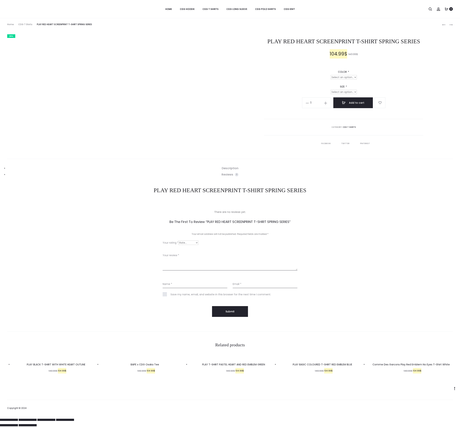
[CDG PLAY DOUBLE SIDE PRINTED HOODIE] (444, 24)
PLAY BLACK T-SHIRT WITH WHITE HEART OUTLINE (56, 364)
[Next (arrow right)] (28, 425)
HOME (168, 9)
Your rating (170, 242)
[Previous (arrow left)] (9, 425)
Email (237, 284)
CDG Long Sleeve (236, 9)
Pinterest (365, 143)
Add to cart (356, 103)
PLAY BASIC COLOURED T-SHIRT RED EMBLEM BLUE (322, 364)
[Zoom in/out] (65, 420)
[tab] (230, 168)
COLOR (343, 72)
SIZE (343, 86)
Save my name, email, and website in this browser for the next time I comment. (221, 294)
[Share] (28, 420)
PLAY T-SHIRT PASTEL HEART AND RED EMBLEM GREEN (233, 364)
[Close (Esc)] (9, 420)
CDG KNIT (289, 9)
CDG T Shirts (210, 9)
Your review (171, 255)
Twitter (345, 143)
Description (230, 168)
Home (10, 24)
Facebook (326, 143)
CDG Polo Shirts (265, 9)
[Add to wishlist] (380, 102)
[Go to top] (454, 388)
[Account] (438, 9)
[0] (446, 9)
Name (167, 284)
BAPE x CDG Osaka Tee (145, 364)
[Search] (430, 9)
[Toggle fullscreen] (46, 420)
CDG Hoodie (187, 9)
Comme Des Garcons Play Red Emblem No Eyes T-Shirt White (411, 364)
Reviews (229, 174)
